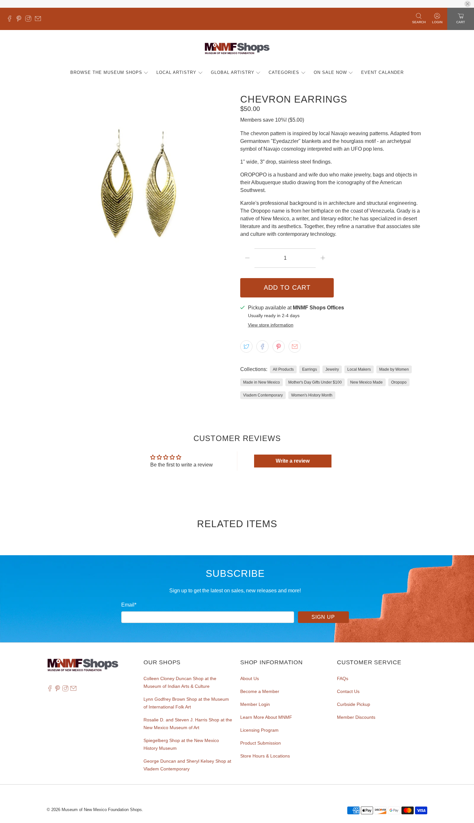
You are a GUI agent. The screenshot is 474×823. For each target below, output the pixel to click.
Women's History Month (311, 395)
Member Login (255, 704)
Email (128, 604)
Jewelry (332, 369)
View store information (270, 325)
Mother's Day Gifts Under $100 (315, 382)
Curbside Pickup (353, 704)
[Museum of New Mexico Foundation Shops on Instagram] (30, 20)
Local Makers (359, 369)
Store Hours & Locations (265, 755)
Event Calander (382, 72)
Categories (284, 72)
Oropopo (399, 382)
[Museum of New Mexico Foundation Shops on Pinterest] (20, 20)
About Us (249, 678)
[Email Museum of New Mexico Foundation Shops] (39, 20)
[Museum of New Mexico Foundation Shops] (237, 49)
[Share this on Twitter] (246, 346)
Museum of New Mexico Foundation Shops (102, 809)
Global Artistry (232, 72)
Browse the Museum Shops (106, 72)
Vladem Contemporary (263, 395)
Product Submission (260, 743)
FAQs (342, 678)
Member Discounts (356, 717)
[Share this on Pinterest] (278, 346)
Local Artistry (176, 72)
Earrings (309, 369)
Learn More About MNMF (266, 717)
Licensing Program (259, 730)
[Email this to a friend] (295, 346)
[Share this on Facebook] (262, 346)
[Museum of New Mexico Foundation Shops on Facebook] (11, 20)
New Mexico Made (366, 382)
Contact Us (348, 691)
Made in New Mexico (261, 382)
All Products (283, 369)
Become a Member (259, 691)
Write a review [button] (293, 461)
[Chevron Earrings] (140, 187)
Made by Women (394, 369)
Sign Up (323, 617)
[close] (467, 4)
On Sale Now (330, 72)
